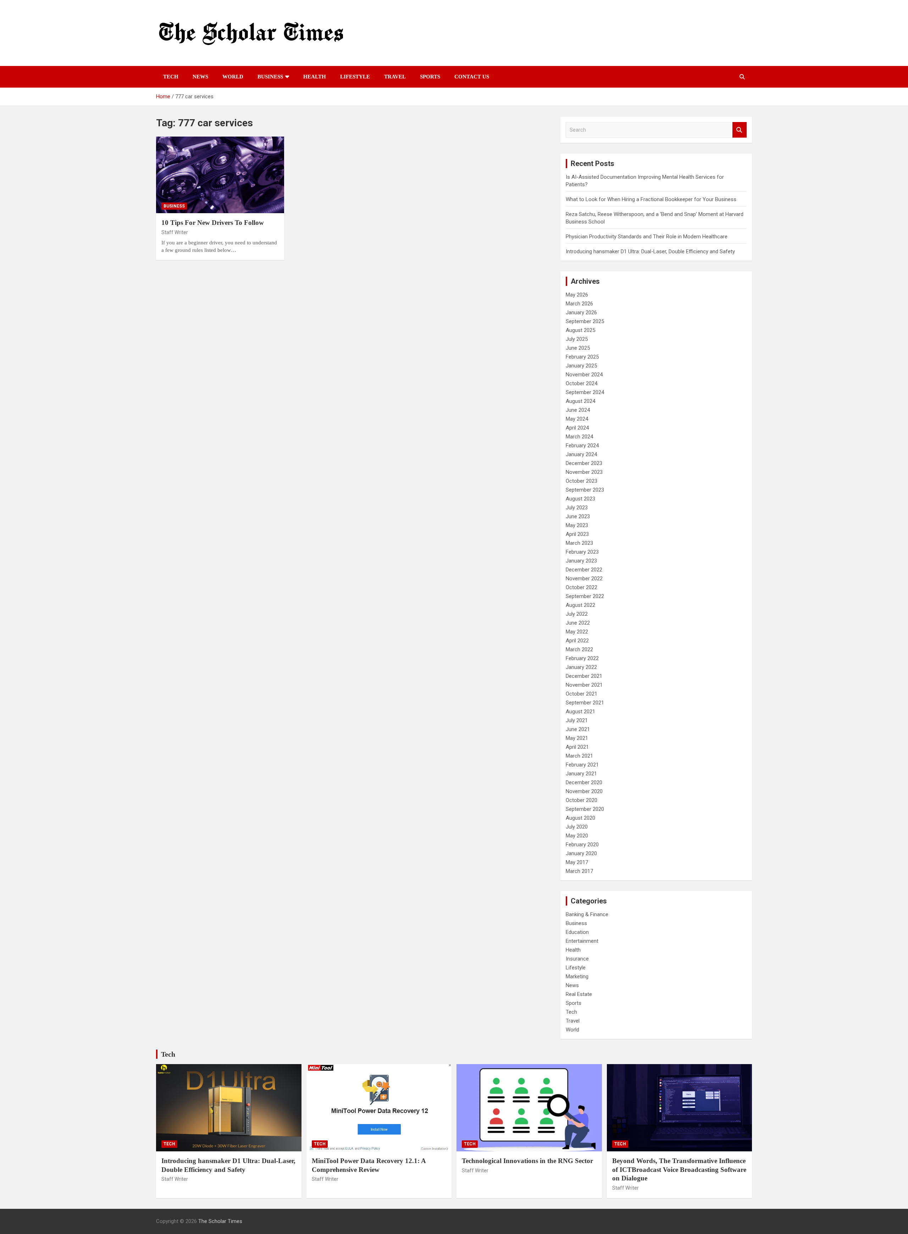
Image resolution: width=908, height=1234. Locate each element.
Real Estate (579, 994)
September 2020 (585, 809)
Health (314, 76)
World (232, 76)
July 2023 (577, 507)
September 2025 (585, 321)
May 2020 (577, 835)
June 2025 (578, 348)
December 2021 (584, 676)
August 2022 (580, 605)
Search (739, 130)
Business (270, 76)
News (200, 76)
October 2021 (581, 694)
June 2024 (578, 410)
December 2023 (584, 463)
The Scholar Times (220, 1221)
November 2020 (584, 791)
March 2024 (579, 436)
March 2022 (579, 649)
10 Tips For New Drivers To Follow (212, 222)
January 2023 (581, 561)
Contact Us (471, 76)
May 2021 (577, 738)
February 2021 (582, 765)
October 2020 (581, 800)
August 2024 (580, 401)
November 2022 (584, 578)
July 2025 (577, 339)
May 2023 (577, 525)
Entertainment (582, 941)
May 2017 (577, 862)
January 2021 (581, 773)
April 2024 (577, 428)
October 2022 (581, 587)
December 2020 (584, 782)
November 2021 (584, 685)
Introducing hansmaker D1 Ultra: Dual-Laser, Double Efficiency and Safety (650, 251)
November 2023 (584, 472)
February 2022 (582, 658)
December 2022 (584, 569)
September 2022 (585, 596)
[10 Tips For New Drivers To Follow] (220, 175)
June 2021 (578, 729)
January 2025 (581, 366)
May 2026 (577, 295)
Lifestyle (355, 76)
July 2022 (577, 614)
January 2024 (581, 454)
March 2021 (579, 756)
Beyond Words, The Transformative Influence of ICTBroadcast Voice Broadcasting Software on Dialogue (679, 1169)
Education (577, 932)
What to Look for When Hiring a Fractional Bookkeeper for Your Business (651, 199)
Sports (430, 76)
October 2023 (581, 481)
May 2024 (577, 419)
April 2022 (577, 640)
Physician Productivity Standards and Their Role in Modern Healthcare (646, 236)
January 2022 (581, 667)
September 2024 (585, 392)
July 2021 (577, 720)
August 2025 (580, 330)
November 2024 (584, 374)
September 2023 (585, 490)
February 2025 (582, 357)
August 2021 (580, 711)
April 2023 (577, 534)
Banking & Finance (587, 914)
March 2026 (579, 303)
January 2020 (581, 853)
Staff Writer (174, 232)
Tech (170, 76)
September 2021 (585, 702)
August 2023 (580, 499)
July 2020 (577, 827)
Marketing (577, 976)
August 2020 (580, 818)
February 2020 (582, 844)
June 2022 (578, 623)
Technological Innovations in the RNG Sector (527, 1160)
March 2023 (579, 543)
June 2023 (578, 516)
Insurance (577, 959)
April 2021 (577, 747)
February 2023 (582, 552)
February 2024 (582, 445)
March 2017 (579, 871)
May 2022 (577, 632)
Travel (395, 76)
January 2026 (581, 312)
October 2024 (581, 383)
